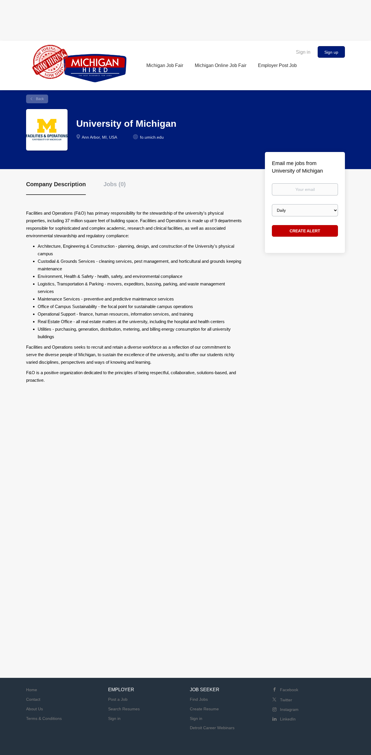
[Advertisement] (185, 19)
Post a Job (118, 699)
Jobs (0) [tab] (114, 184)
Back (39, 99)
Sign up (331, 52)
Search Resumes (124, 709)
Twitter (286, 700)
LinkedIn (288, 719)
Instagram (289, 709)
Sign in (303, 52)
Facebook (289, 689)
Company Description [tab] (56, 184)
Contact (33, 699)
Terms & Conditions (44, 718)
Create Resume (204, 709)
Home (31, 689)
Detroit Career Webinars (212, 727)
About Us (34, 709)
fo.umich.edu (152, 137)
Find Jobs (199, 699)
